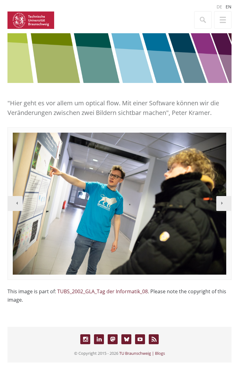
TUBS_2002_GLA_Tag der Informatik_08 (102, 291)
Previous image (15, 203)
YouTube (140, 339)
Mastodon (113, 339)
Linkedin (99, 339)
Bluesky (126, 339)
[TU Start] (30, 19)
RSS (154, 339)
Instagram (85, 339)
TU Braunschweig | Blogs (142, 353)
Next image (223, 203)
